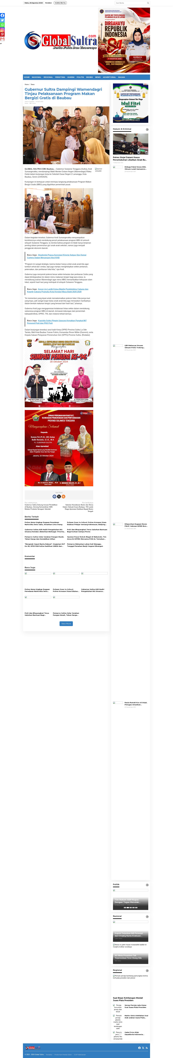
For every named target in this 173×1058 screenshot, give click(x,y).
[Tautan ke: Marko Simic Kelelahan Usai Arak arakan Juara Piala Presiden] (118, 1022)
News (26, 103)
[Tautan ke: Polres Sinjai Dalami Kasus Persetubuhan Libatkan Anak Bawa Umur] (130, 144)
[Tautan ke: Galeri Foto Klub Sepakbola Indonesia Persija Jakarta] (118, 1035)
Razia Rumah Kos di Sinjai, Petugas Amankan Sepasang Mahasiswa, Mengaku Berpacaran (136, 704)
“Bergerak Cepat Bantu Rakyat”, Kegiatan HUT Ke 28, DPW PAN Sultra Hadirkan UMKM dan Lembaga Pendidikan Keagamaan (45, 545)
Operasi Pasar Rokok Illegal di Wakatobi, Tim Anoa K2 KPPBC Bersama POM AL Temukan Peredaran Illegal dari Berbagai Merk (86, 538)
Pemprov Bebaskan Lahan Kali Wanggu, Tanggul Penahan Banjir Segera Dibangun (85, 545)
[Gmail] (2, 39)
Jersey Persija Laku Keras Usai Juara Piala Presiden (135, 1006)
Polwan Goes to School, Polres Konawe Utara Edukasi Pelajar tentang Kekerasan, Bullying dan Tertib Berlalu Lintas (86, 523)
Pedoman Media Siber (63, 1055)
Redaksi (49, 1055)
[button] (148, 3)
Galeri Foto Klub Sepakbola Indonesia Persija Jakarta (134, 1033)
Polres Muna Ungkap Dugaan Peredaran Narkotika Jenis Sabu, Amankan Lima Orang (43, 523)
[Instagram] (2, 29)
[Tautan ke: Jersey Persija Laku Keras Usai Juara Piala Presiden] (118, 1008)
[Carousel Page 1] (125, 907)
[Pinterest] (2, 34)
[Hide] (1, 44)
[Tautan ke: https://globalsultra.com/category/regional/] (147, 970)
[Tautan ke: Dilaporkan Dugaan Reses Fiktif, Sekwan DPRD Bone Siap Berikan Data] (118, 611)
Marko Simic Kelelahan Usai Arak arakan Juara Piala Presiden (136, 1017)
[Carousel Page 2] (128, 907)
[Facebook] (2, 15)
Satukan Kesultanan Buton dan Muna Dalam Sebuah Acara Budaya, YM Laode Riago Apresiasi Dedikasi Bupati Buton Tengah (78, 507)
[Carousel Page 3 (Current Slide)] (130, 907)
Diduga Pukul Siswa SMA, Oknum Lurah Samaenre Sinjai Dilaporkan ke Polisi (136, 168)
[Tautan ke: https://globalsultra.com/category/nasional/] (147, 916)
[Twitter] (2, 20)
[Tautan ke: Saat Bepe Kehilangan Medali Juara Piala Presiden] (130, 985)
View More (66, 624)
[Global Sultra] (60, 40)
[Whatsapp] (2, 25)
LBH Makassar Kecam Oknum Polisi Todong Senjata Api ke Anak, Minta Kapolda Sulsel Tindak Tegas (136, 346)
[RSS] (63, 496)
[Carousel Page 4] (133, 907)
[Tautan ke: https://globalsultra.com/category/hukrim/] (147, 129)
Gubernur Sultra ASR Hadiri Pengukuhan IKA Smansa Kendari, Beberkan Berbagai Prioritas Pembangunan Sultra (45, 531)
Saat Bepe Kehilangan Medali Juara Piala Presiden (128, 999)
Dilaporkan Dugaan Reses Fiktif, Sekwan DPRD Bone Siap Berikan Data (136, 525)
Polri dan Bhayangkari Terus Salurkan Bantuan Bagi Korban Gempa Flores (87, 531)
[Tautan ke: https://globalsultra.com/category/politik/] (147, 885)
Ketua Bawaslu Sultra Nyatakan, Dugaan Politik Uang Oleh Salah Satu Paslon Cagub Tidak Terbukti (130, 901)
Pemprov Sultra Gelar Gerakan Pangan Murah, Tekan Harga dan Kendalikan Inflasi (44, 538)
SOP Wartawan (80, 1055)
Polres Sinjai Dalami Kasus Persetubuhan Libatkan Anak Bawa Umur (130, 158)
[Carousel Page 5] (136, 907)
